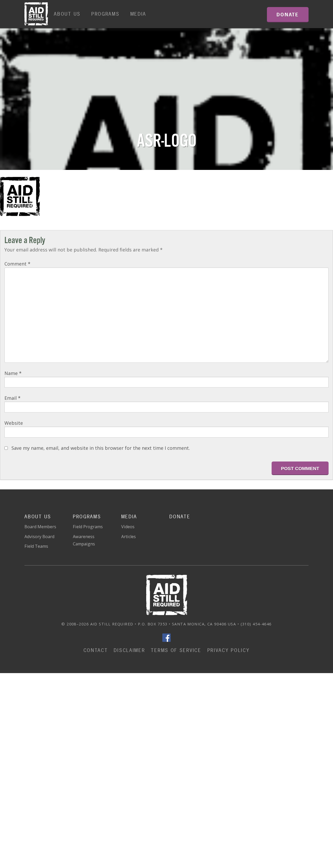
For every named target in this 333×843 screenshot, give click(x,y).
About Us (67, 14)
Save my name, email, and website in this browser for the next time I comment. (100, 448)
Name (13, 373)
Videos (128, 527)
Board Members (40, 527)
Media (138, 14)
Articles (128, 536)
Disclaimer (129, 650)
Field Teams (36, 546)
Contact (96, 650)
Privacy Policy (228, 650)
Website (13, 423)
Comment (17, 264)
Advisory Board (39, 536)
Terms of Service (176, 650)
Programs (105, 14)
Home (36, 14)
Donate (179, 516)
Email (12, 398)
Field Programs (88, 527)
